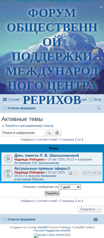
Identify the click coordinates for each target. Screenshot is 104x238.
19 (99, 173)
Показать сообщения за (41, 186)
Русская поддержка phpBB (52, 230)
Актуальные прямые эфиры (40, 168)
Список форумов (22, 219)
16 (84, 173)
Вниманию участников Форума (35, 177)
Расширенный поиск (57, 132)
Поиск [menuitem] (99, 108)
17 (89, 173)
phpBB (42, 227)
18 (94, 173)
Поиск (49, 132)
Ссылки (13, 99)
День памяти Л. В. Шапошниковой (46, 155)
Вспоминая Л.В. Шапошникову (36, 163)
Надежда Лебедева (29, 159)
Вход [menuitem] (97, 99)
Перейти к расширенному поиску (29, 125)
